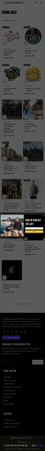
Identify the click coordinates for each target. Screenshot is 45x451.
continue (34, 231)
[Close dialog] (43, 215)
